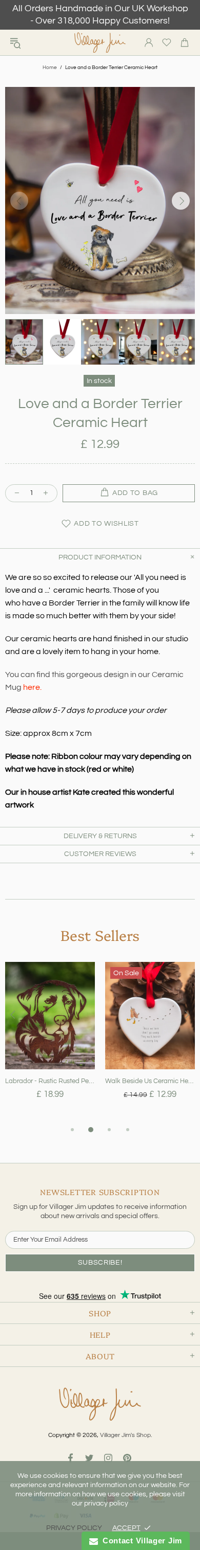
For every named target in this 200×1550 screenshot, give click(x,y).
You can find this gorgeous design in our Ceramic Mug (94, 680)
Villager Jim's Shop (100, 42)
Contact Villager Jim (140, 1540)
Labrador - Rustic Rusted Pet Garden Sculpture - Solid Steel (50, 1081)
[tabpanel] (50, 1043)
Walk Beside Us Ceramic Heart (150, 1081)
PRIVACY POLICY (74, 1528)
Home (50, 67)
